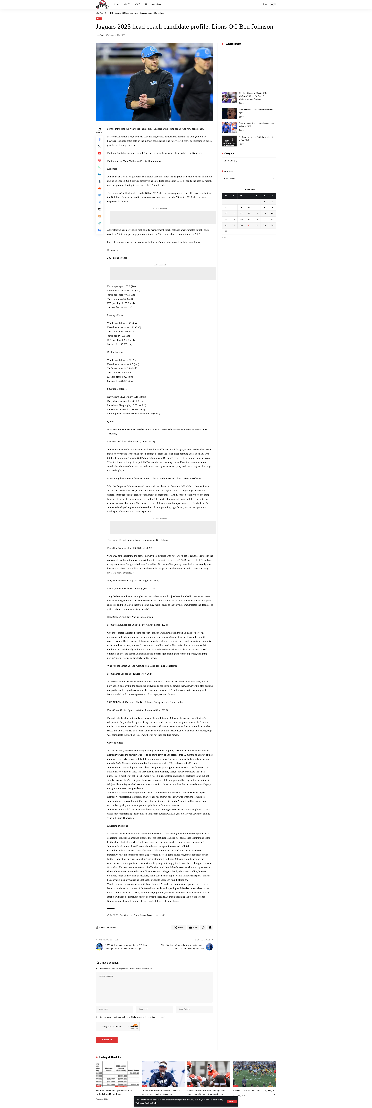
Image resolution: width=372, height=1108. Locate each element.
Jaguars (143, 915)
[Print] (99, 230)
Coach (136, 915)
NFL (99, 19)
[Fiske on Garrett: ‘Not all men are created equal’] (229, 113)
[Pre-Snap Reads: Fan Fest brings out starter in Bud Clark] (229, 141)
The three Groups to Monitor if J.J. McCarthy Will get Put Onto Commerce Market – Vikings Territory (255, 96)
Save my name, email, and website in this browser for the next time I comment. (132, 1017)
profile (163, 915)
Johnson (150, 915)
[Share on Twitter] (99, 146)
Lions (157, 915)
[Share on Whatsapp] (99, 167)
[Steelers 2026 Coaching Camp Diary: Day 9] (254, 1074)
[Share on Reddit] (99, 188)
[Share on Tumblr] (99, 181)
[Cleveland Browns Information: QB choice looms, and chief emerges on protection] (208, 1074)
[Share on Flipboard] (99, 153)
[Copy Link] (99, 223)
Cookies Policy (151, 1103)
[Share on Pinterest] (99, 160)
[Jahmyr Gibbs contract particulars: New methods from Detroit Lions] (117, 1074)
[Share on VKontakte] (99, 195)
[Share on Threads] (99, 209)
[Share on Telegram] (99, 202)
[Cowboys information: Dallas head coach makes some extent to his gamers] (163, 1074)
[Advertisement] (163, 217)
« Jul (224, 238)
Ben (121, 915)
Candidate (128, 915)
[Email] (99, 216)
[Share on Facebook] (99, 139)
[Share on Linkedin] (99, 174)
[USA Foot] (102, 4)
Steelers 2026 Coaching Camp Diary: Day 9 (253, 1090)
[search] (259, 4)
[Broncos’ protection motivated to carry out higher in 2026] (229, 127)
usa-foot (100, 35)
